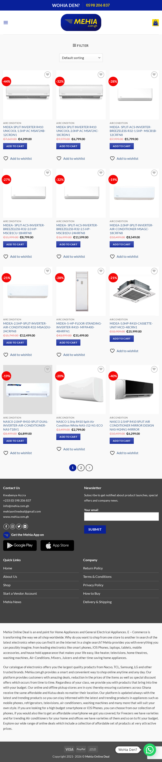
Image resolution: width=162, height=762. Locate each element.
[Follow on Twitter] (19, 527)
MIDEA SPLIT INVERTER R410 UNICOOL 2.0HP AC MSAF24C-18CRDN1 (77, 131)
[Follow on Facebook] (6, 527)
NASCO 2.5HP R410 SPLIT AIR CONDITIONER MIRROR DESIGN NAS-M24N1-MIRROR (132, 425)
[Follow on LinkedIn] (25, 527)
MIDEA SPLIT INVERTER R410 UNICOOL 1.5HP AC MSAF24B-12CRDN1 (24, 131)
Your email (91, 510)
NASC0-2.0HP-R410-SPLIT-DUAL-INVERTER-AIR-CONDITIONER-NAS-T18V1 (25, 425)
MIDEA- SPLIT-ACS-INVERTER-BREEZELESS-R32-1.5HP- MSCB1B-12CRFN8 (133, 131)
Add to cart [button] (15, 146)
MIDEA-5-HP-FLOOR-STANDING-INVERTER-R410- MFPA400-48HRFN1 (79, 327)
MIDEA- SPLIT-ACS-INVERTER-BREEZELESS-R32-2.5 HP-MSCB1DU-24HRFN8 (77, 229)
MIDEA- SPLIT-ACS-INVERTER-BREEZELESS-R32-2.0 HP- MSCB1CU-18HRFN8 (24, 229)
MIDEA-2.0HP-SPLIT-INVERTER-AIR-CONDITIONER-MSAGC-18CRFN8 (131, 229)
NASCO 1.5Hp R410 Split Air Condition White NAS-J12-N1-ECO (79, 423)
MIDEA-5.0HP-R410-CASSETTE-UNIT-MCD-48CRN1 (131, 325)
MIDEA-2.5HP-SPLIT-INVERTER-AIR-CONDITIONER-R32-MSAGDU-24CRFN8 (27, 327)
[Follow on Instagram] (12, 527)
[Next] (89, 467)
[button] (5, 22)
